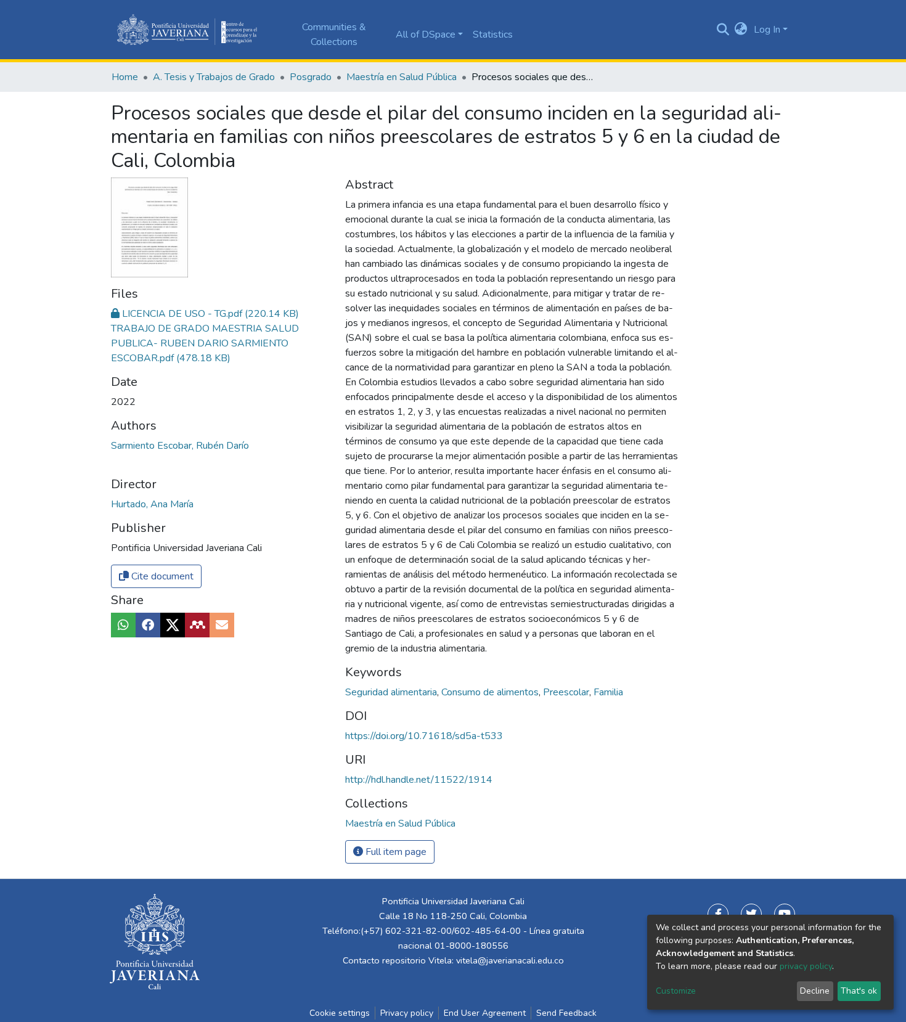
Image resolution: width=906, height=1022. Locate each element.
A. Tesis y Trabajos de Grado (214, 77)
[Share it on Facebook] (148, 625)
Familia (608, 692)
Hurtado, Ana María (152, 504)
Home (125, 77)
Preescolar (567, 692)
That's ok (859, 991)
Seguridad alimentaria (392, 692)
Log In (767, 29)
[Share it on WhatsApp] (123, 625)
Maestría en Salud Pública (401, 77)
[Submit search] (722, 30)
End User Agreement (485, 1013)
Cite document (161, 576)
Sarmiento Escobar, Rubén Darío (180, 445)
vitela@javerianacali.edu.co (510, 960)
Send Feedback (566, 1013)
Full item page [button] (394, 852)
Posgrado (311, 77)
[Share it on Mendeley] (197, 625)
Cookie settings (339, 1013)
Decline (815, 991)
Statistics (493, 34)
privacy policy (806, 966)
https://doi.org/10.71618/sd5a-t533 (424, 736)
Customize (676, 991)
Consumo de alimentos (491, 692)
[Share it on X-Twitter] (172, 625)
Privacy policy (406, 1013)
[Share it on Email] (222, 625)
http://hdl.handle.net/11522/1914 (418, 780)
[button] (741, 29)
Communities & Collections (334, 34)
